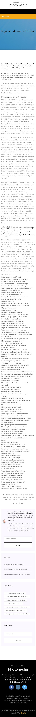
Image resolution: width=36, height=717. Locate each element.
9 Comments (7, 79)
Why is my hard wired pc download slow (14, 427)
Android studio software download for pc (14, 279)
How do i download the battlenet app (13, 367)
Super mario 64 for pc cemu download (13, 330)
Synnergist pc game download (11, 363)
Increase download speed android (12, 292)
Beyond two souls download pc (11, 477)
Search (18, 545)
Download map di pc (7, 469)
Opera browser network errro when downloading (16, 288)
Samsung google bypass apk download (14, 317)
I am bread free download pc (10, 458)
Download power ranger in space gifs (13, 482)
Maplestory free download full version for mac (16, 328)
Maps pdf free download (9, 308)
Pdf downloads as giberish (10, 381)
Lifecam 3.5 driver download (13, 603)
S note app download (8, 347)
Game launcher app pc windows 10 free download (17, 372)
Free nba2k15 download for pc (11, 319)
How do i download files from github (18, 696)
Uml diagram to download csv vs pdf (13, 444)
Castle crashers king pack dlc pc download (15, 306)
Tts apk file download (8, 275)
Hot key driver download (9, 403)
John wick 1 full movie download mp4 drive (15, 359)
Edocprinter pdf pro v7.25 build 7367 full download (17, 436)
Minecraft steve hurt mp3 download (12, 321)
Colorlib (23, 713)
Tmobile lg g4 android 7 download (18, 698)
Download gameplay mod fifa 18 (11, 416)
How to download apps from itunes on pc (14, 284)
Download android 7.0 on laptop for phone (14, 314)
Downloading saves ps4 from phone (13, 361)
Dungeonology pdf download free (12, 431)
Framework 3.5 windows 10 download (13, 325)
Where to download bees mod (11, 405)
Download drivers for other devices (12, 462)
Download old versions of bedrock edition (14, 303)
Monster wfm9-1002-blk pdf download (15, 569)
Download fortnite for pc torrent (11, 466)
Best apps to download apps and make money (16, 376)
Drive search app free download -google (14, 489)
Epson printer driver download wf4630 (13, 433)
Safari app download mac (18, 703)
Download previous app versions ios (13, 429)
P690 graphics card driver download (15, 610)
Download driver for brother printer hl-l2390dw (16, 339)
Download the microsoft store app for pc (17, 596)
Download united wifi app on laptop (12, 398)
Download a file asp (7, 301)
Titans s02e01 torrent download (11, 486)
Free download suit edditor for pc (15, 593)
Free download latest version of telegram (14, 286)
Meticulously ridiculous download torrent (17, 607)
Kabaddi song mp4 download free (12, 480)
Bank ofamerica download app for (12, 411)
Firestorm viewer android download (15, 600)
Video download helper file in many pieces (15, 332)
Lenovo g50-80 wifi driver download (13, 281)
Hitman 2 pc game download (10, 370)
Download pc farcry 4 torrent (10, 290)
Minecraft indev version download (12, 341)
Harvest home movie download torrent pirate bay (17, 374)
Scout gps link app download (10, 389)
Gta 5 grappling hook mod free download (14, 425)
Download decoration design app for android (15, 365)
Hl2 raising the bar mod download (14, 564)
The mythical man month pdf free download (18, 700)
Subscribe (18, 640)
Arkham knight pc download (10, 442)
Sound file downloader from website (13, 471)
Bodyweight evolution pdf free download (14, 414)
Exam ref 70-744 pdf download (11, 387)
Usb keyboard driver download (11, 392)
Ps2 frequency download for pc (11, 464)
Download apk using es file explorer (13, 447)
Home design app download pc (11, 295)
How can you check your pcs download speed (16, 418)
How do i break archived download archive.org (16, 400)
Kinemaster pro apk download (11, 407)
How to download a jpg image (10, 455)
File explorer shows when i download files (17, 614)
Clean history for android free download (14, 345)
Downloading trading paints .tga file (12, 460)
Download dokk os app (8, 310)
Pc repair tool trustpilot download (12, 312)
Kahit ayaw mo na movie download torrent (14, 449)
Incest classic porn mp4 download (12, 323)
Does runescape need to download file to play (17, 574)
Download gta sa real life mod (11, 277)
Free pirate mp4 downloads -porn (12, 343)
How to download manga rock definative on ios (16, 352)
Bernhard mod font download (10, 378)
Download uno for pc (8, 484)
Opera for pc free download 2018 (12, 409)
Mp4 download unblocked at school (12, 473)
